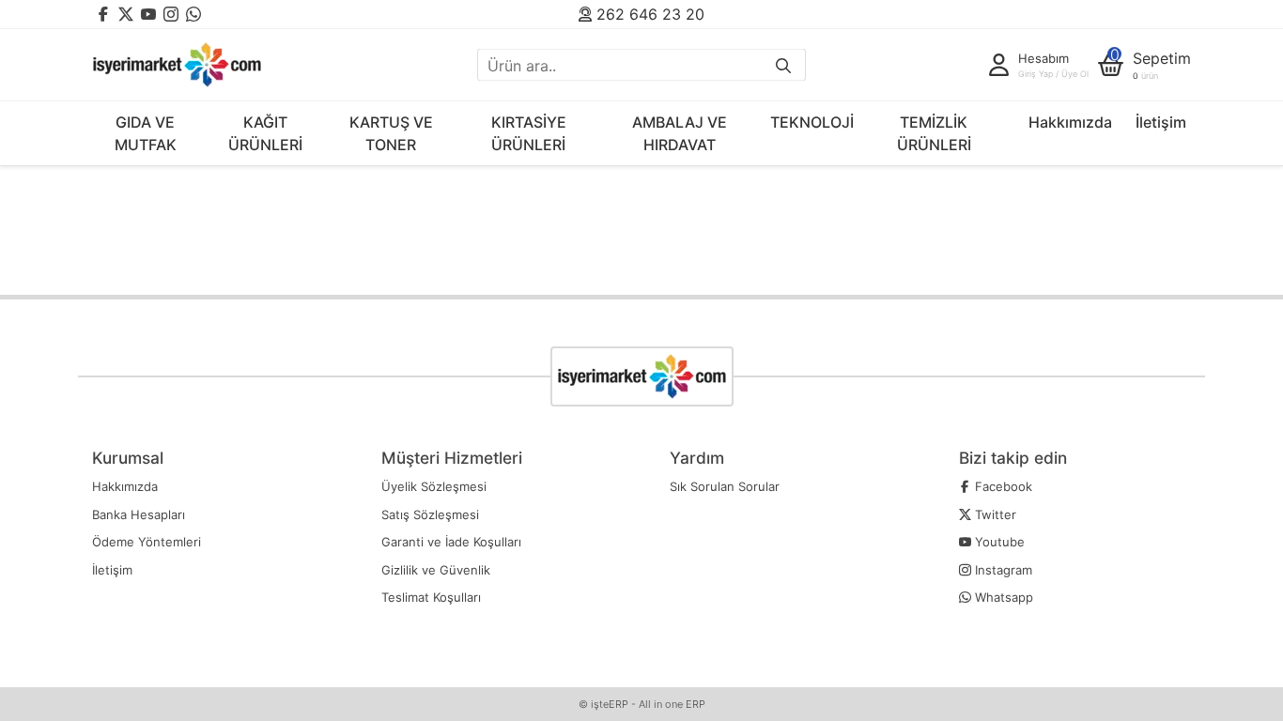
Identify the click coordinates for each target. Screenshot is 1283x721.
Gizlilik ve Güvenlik (435, 569)
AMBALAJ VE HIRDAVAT (679, 133)
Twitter (993, 514)
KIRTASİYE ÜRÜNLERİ (528, 133)
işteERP (609, 704)
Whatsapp (1002, 597)
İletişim (1161, 122)
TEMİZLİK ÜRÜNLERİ (934, 133)
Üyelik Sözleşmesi (434, 486)
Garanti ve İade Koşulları (451, 541)
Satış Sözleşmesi (430, 514)
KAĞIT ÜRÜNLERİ (265, 133)
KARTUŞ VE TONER (391, 133)
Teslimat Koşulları (431, 597)
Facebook (1001, 486)
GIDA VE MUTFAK (146, 133)
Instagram (1001, 569)
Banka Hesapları (138, 514)
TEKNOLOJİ (812, 122)
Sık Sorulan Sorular (725, 486)
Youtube (998, 541)
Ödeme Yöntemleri (146, 541)
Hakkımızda (1070, 122)
